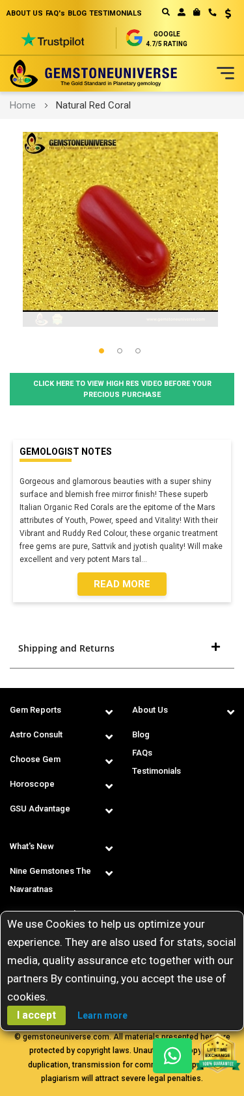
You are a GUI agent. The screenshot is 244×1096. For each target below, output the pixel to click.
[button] (223, 14)
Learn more (102, 1015)
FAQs (142, 753)
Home (23, 105)
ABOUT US (25, 13)
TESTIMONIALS (115, 13)
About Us (150, 710)
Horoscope (32, 784)
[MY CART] (196, 12)
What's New (32, 846)
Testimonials (156, 771)
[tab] (122, 648)
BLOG (77, 13)
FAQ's (55, 13)
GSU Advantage (40, 808)
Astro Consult (36, 734)
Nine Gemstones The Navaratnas (50, 880)
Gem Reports (35, 710)
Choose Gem (35, 759)
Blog (141, 734)
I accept (36, 1015)
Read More (122, 584)
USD (223, 13)
